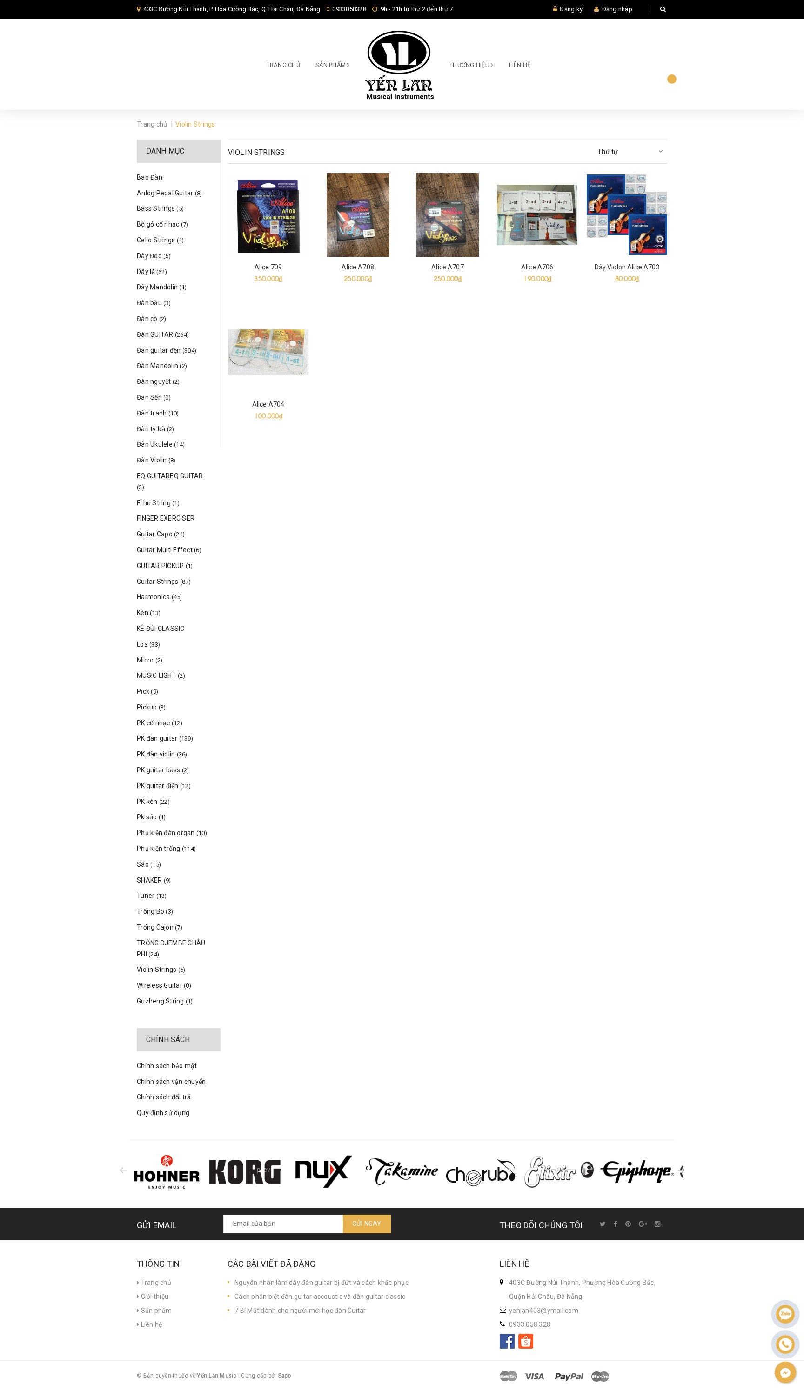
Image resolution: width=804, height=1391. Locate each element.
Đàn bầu (154, 303)
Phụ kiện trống (166, 848)
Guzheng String (165, 1001)
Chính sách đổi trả (164, 1097)
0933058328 (349, 9)
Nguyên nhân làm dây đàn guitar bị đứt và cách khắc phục (321, 1282)
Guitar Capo (161, 534)
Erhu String (158, 503)
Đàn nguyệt (158, 381)
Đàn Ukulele (161, 444)
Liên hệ (520, 64)
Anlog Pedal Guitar (169, 193)
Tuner (152, 895)
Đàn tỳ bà (155, 429)
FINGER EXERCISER (165, 518)
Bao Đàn (149, 177)
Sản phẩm (155, 1310)
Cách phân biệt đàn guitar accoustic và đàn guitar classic (319, 1296)
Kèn (149, 612)
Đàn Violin (156, 460)
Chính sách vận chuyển (171, 1081)
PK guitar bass (163, 770)
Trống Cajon (159, 927)
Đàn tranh (158, 413)
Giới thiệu (153, 1296)
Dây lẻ (152, 271)
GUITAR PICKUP (165, 565)
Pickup (151, 707)
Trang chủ (283, 64)
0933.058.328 (529, 1324)
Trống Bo (155, 911)
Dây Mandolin (162, 287)
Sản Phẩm (331, 64)
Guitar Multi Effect (169, 550)
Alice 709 (268, 267)
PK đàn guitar (165, 738)
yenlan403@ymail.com (543, 1310)
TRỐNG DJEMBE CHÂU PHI (171, 948)
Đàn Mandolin (162, 365)
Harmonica (159, 597)
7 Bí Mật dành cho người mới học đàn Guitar (300, 1310)
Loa (148, 644)
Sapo (285, 1375)
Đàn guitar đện (166, 350)
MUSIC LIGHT (161, 675)
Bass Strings (160, 208)
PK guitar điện (164, 785)
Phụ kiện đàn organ (172, 832)
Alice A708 (358, 267)
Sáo (149, 864)
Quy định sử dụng (163, 1113)
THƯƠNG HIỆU (470, 64)
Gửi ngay (367, 1223)
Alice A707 (447, 267)
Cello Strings (160, 240)
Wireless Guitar (164, 985)
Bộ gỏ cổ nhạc (162, 224)
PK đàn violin (162, 754)
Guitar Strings (164, 581)
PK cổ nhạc (159, 723)
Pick (147, 691)
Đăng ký (571, 9)
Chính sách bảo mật (167, 1066)
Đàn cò (152, 318)
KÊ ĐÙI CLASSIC (161, 628)
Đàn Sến (154, 397)
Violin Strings (161, 969)
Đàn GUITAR (163, 334)
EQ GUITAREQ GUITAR (170, 481)
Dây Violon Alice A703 (627, 267)
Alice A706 (537, 267)
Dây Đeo (154, 256)
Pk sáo (151, 817)
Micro (149, 660)
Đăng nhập (617, 9)
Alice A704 (268, 404)
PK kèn (153, 801)
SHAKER (154, 880)
